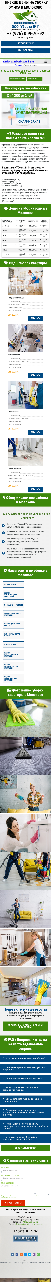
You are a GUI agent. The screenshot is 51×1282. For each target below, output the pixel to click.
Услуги (25, 1210)
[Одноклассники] (21, 1254)
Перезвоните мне (26, 43)
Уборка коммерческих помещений (10, 594)
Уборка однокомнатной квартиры (11, 654)
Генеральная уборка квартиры (12, 614)
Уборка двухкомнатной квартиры (11, 666)
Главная (9, 1210)
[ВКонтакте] (12, 1254)
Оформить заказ (25, 50)
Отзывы (33, 1210)
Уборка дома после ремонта (12, 625)
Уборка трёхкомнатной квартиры (10, 678)
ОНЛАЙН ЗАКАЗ (29, 122)
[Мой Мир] (25, 1254)
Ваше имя (5, 1168)
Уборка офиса (10, 585)
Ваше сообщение (8, 1183)
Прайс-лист (17, 1210)
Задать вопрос (34, 79)
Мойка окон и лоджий (13, 605)
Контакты (41, 1210)
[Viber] (34, 1254)
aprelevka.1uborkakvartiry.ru (18, 61)
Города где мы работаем (25, 1212)
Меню (46, 60)
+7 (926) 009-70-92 (25, 33)
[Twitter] (29, 1254)
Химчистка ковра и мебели (12, 635)
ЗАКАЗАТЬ (35, 318)
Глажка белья (10, 644)
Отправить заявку (13, 1203)
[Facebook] (17, 1254)
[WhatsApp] (38, 1254)
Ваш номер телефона (10, 1175)
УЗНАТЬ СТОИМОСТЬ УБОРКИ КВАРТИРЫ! (26, 1026)
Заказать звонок (17, 79)
